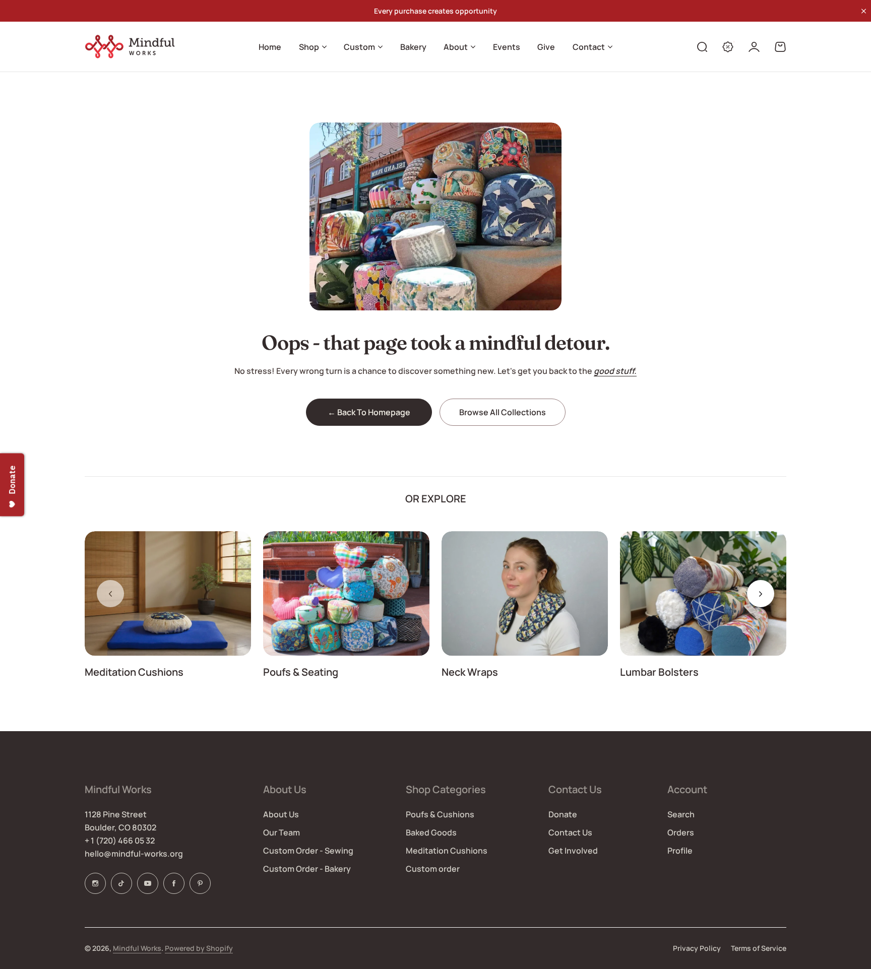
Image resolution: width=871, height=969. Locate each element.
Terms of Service (758, 948)
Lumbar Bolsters (659, 672)
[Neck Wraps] (525, 593)
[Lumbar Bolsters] (703, 593)
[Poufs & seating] (346, 593)
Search (681, 814)
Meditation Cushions (134, 672)
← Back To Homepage (369, 412)
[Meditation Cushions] (168, 593)
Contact (589, 46)
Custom (359, 46)
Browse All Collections (502, 412)
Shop (309, 46)
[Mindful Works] (132, 46)
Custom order (433, 868)
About (456, 46)
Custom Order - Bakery (307, 868)
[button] (760, 593)
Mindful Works (137, 948)
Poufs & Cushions (440, 814)
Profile (680, 850)
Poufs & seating (300, 672)
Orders (680, 832)
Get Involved (573, 850)
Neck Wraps (470, 672)
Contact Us (570, 832)
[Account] (754, 47)
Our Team (281, 832)
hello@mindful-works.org (134, 853)
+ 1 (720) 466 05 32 (120, 840)
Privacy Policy (697, 948)
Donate (562, 814)
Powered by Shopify (199, 948)
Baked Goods (431, 832)
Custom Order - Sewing (308, 850)
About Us (281, 814)
